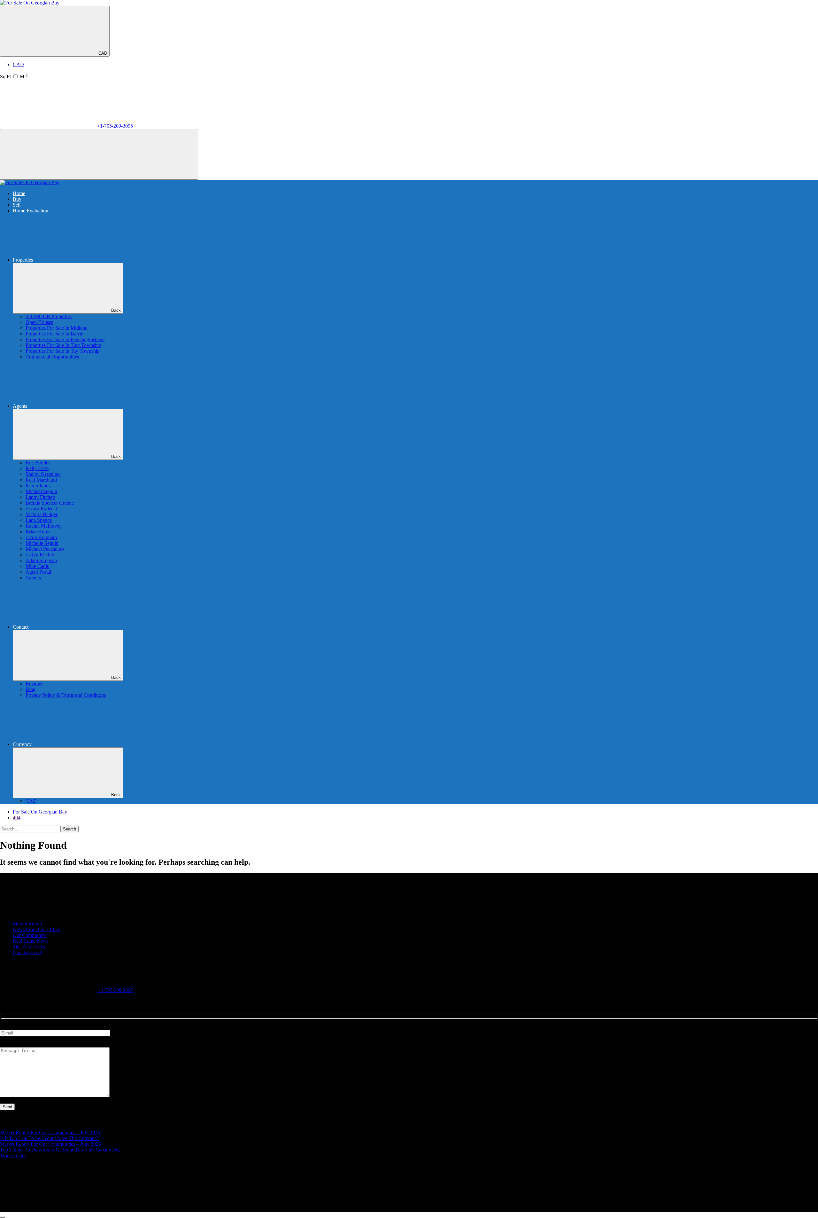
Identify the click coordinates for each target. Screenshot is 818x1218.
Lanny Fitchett (40, 497)
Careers (33, 577)
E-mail (6, 1026)
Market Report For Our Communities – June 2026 (51, 1144)
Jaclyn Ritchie (40, 554)
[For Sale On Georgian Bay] (29, 2)
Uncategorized (27, 952)
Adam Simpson (41, 560)
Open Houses (39, 322)
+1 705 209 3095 (115, 990)
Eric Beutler (38, 462)
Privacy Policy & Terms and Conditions (66, 695)
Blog (30, 689)
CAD (102, 53)
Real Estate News (31, 941)
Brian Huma (38, 531)
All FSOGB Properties (49, 316)
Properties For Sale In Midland (57, 328)
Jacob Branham (41, 537)
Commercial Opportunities (52, 356)
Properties (23, 260)
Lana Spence (39, 520)
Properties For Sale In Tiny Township (63, 345)
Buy (17, 199)
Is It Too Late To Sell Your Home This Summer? (49, 1138)
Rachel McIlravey (44, 526)
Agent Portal (38, 572)
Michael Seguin (41, 491)
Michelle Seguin (42, 543)
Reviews (34, 683)
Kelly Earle (37, 468)
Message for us (15, 1044)
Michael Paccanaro (45, 549)
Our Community (29, 935)
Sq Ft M (14, 76)
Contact (20, 627)
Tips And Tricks (29, 946)
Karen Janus (38, 485)
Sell (16, 205)
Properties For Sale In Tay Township (63, 351)
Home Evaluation (30, 210)
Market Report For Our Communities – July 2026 (50, 1132)
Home (19, 193)
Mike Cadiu (38, 566)
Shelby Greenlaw (43, 474)
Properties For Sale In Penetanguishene (65, 339)
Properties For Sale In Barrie (54, 333)
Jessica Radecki (41, 508)
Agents (20, 406)
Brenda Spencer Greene (50, 503)
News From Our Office (36, 929)
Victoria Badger (42, 514)
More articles (13, 1155)
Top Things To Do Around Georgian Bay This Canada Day (61, 1149)
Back (116, 310)
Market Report (27, 923)
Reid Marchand (41, 480)
